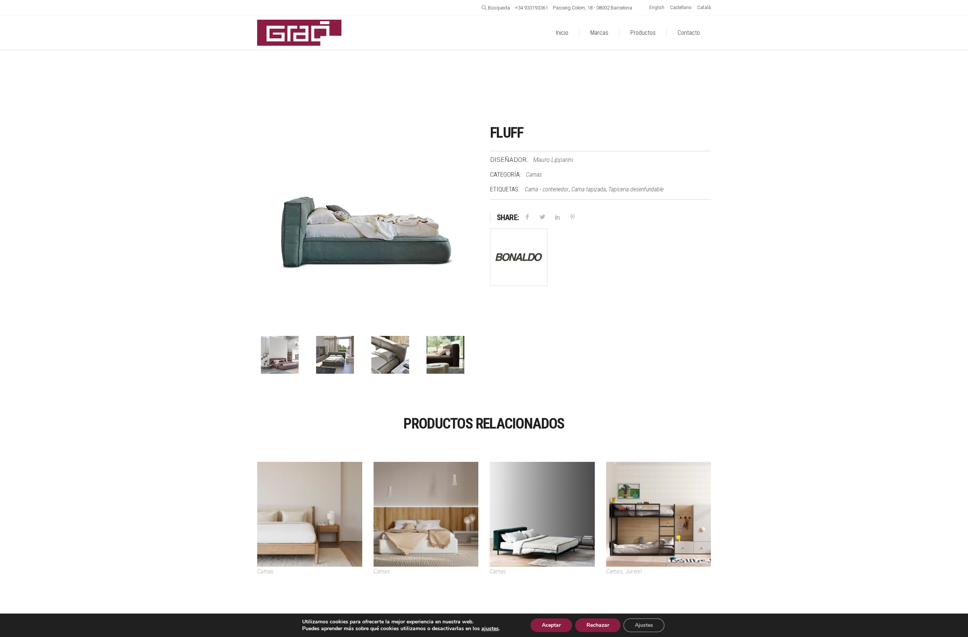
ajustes (490, 628)
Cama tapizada (588, 189)
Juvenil (633, 571)
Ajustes (644, 625)
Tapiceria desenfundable (636, 189)
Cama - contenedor (547, 189)
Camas (534, 174)
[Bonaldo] (519, 258)
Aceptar (551, 625)
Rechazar (597, 625)
